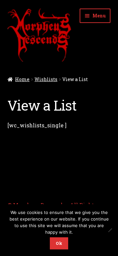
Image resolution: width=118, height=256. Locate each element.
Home (22, 79)
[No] (110, 230)
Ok (59, 243)
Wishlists (45, 79)
